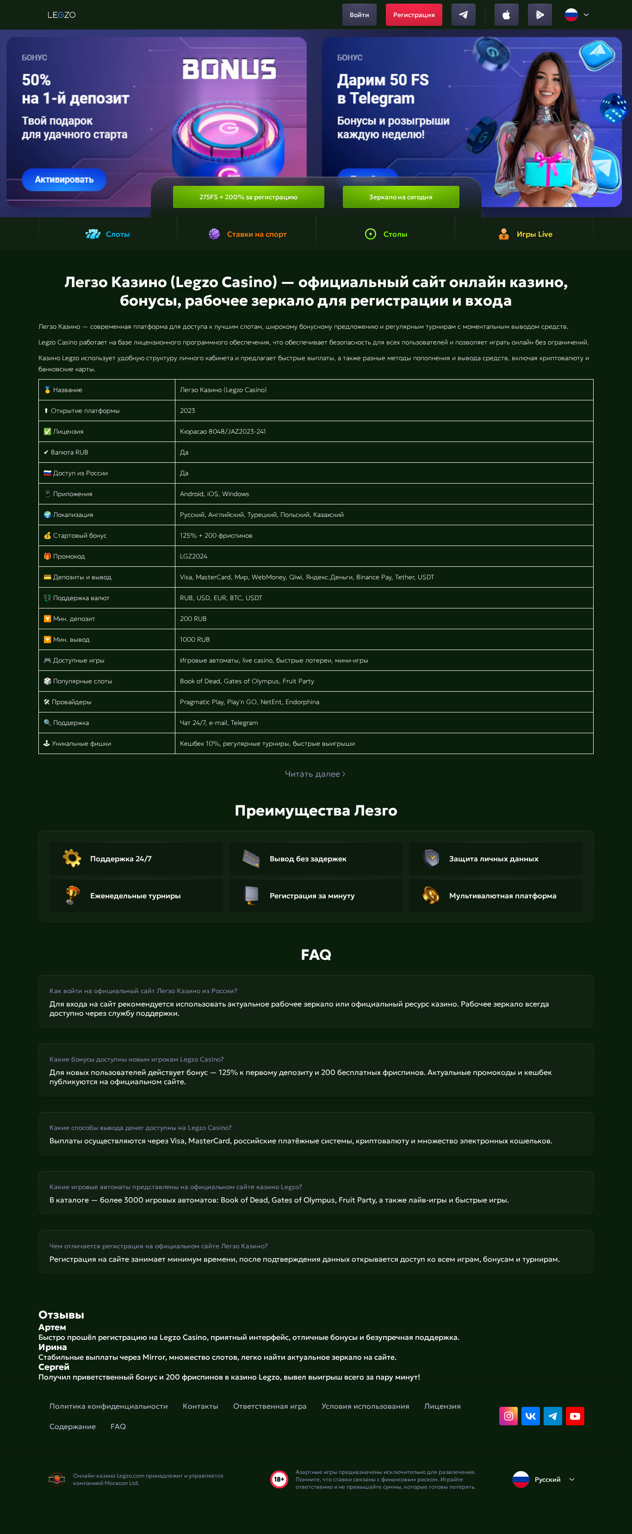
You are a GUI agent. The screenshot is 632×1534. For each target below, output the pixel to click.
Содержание (73, 1426)
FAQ (118, 1426)
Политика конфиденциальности (109, 1406)
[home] (61, 14)
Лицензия (442, 1406)
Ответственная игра (270, 1406)
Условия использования (365, 1406)
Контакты (200, 1406)
